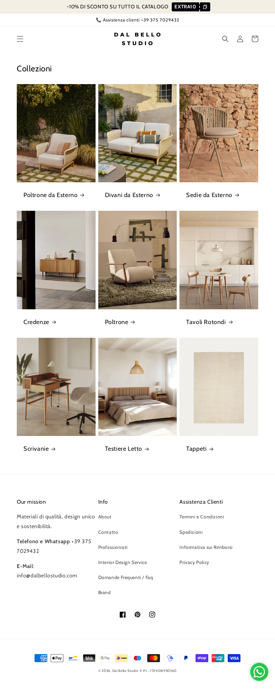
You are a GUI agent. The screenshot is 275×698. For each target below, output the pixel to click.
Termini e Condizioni (201, 517)
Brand (104, 592)
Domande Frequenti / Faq (125, 577)
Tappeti (196, 448)
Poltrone (116, 322)
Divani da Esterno (129, 195)
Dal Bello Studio (125, 671)
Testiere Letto (123, 448)
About (105, 517)
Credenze (36, 322)
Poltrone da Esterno (50, 195)
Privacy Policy (194, 562)
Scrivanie (36, 448)
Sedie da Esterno (209, 195)
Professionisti (113, 547)
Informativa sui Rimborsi (205, 547)
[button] (20, 38)
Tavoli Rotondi (206, 322)
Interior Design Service (122, 562)
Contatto (108, 532)
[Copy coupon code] (204, 6)
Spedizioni (191, 532)
